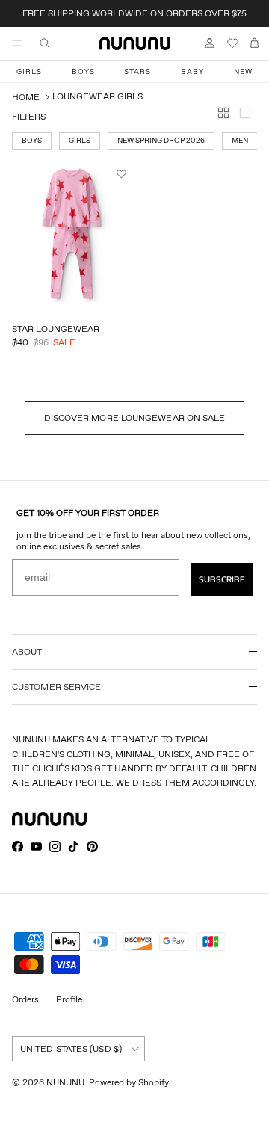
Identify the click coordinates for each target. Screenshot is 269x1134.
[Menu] (16, 43)
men (240, 140)
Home (26, 96)
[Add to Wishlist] (123, 173)
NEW (243, 71)
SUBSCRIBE (222, 579)
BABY (192, 71)
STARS (137, 71)
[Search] (55, 43)
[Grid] (226, 116)
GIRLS (29, 71)
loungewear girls (97, 96)
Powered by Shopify (129, 1082)
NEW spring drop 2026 (161, 140)
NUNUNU (65, 1082)
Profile (69, 999)
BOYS (83, 71)
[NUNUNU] (134, 43)
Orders (25, 999)
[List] (248, 116)
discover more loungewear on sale (135, 417)
